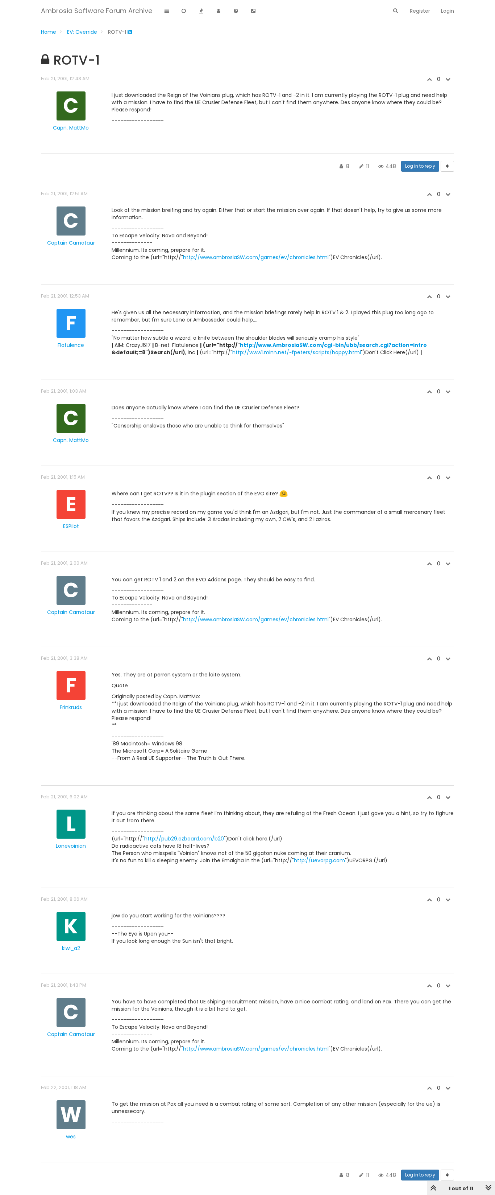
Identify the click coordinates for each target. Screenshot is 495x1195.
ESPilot (71, 526)
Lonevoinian (71, 846)
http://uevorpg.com (319, 860)
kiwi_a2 (71, 948)
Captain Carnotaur (71, 242)
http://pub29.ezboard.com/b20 (184, 838)
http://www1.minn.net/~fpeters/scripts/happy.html (296, 352)
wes (71, 1136)
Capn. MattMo (71, 127)
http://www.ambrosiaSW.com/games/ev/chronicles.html (256, 257)
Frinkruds (71, 707)
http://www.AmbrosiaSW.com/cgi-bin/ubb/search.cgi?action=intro (333, 345)
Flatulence (71, 345)
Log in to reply (420, 166)
